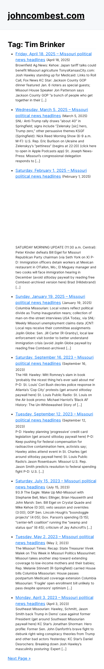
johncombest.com (46, 15)
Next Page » (19, 658)
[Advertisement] (55, 212)
